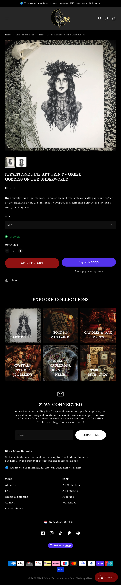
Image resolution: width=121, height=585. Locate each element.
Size (8, 216)
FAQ (8, 490)
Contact (10, 502)
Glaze (89, 578)
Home (8, 34)
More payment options (89, 271)
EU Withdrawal (14, 508)
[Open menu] (7, 18)
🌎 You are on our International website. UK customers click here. (60, 3)
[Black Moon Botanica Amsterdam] (60, 18)
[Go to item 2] (21, 162)
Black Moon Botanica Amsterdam (56, 578)
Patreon (74, 418)
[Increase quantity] (20, 251)
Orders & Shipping (16, 496)
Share (14, 280)
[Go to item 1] (10, 162)
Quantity (11, 245)
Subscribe (91, 435)
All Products (70, 490)
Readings (68, 496)
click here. (75, 467)
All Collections (71, 485)
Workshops (69, 502)
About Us (11, 485)
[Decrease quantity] (7, 251)
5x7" (10, 224)
